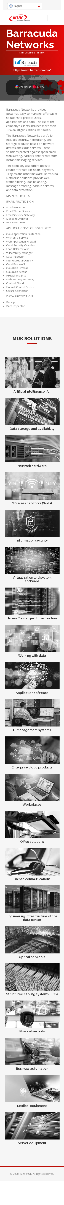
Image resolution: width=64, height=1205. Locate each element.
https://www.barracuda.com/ (32, 70)
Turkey (40, 87)
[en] (19, 18)
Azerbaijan (24, 87)
